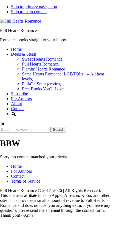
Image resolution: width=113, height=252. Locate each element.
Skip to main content (29, 11)
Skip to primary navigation (34, 6)
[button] (2, 124)
